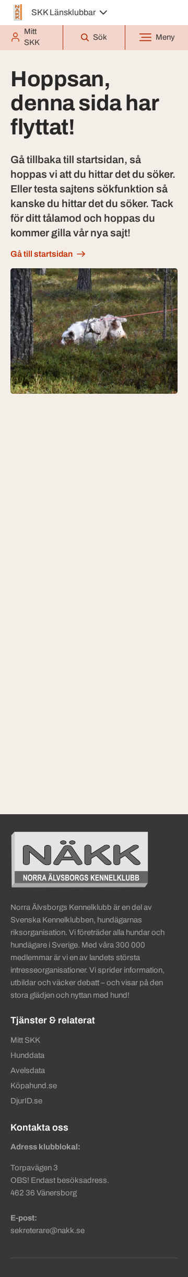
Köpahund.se (33, 1085)
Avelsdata (27, 1070)
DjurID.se (26, 1101)
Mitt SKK (25, 1040)
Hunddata (27, 1055)
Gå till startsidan (41, 253)
